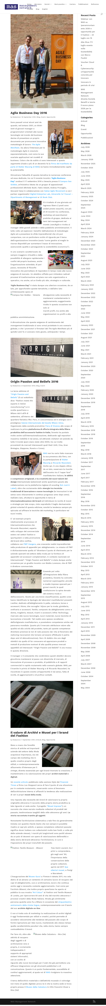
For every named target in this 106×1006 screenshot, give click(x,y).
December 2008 (88, 643)
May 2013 (85, 570)
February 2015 (87, 522)
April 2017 (85, 478)
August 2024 (86, 212)
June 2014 (85, 546)
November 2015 (88, 505)
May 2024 (85, 220)
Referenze (95, 4)
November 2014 (88, 530)
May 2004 (85, 688)
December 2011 (88, 627)
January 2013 (87, 587)
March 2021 (86, 354)
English (45, 9)
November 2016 (88, 486)
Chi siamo (38, 4)
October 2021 (87, 333)
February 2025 (87, 192)
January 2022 (87, 325)
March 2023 (86, 281)
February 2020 (87, 390)
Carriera (72, 4)
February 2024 (87, 232)
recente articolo (21, 782)
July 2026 (85, 147)
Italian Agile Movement (54, 191)
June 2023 (85, 268)
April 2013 (85, 574)
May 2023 (85, 273)
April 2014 (85, 550)
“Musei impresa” (54, 806)
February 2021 (87, 358)
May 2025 (85, 180)
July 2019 (85, 414)
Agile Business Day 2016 (29, 113)
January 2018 (87, 458)
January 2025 (87, 196)
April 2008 (85, 656)
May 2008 (85, 651)
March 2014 (86, 554)
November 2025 (88, 163)
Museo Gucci (35, 876)
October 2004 (87, 676)
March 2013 (86, 578)
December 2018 (88, 430)
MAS (45, 453)
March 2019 (86, 422)
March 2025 (86, 188)
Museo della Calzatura (36, 987)
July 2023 (85, 264)
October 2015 (87, 510)
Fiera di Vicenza (52, 426)
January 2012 (87, 623)
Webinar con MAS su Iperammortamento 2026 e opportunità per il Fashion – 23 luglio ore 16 (88, 28)
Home (29, 4)
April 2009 (85, 639)
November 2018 (88, 434)
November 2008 (88, 647)
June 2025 (85, 176)
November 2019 (88, 402)
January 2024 (87, 236)
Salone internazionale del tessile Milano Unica (42, 423)
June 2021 (85, 346)
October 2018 (87, 438)
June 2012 (85, 610)
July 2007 (85, 660)
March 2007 (86, 664)
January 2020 (87, 394)
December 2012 (88, 591)
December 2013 (88, 562)
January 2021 (87, 362)
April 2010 (85, 631)
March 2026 (86, 155)
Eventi (43, 117)
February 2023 (87, 285)
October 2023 (87, 249)
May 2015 (85, 514)
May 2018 (85, 450)
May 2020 (85, 386)
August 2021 (86, 337)
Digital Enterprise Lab (40, 194)
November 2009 (88, 635)
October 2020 (87, 370)
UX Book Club (46, 197)
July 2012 (85, 606)
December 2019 (88, 398)
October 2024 (87, 200)
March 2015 (86, 518)
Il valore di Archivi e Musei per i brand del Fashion (39, 734)
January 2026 (87, 159)
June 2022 (85, 313)
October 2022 (87, 301)
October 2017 (87, 462)
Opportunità (50, 117)
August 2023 (86, 260)
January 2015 (87, 526)
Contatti (30, 9)
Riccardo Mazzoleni (62, 463)
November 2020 (88, 366)
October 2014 (87, 534)
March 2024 (86, 228)
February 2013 (87, 583)
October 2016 (87, 490)
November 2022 (88, 297)
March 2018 (86, 454)
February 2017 (87, 482)
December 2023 (88, 241)
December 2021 (88, 329)
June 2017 (85, 473)
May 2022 (85, 317)
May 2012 (85, 615)
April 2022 (85, 321)
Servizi (47, 4)
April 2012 (85, 619)
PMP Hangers (29, 544)
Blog (37, 9)
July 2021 (85, 342)
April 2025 (85, 184)
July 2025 (85, 172)
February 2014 (87, 558)
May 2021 (85, 350)
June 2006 (85, 672)
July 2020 (85, 382)
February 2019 (87, 426)
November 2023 (88, 245)
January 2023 (87, 289)
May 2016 (85, 501)
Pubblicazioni (83, 4)
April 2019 (85, 418)
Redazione (16, 117)
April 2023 (85, 277)
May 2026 (85, 151)
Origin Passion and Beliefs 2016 (34, 381)
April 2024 (85, 224)
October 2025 (87, 168)
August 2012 (86, 602)
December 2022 (88, 293)
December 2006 (88, 668)
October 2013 (87, 566)
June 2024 (85, 216)
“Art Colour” (37, 892)
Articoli (38, 740)
